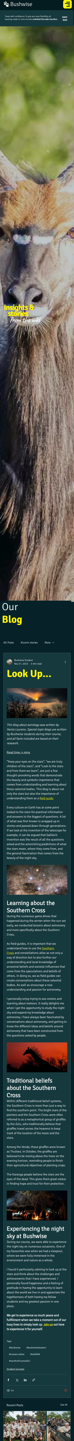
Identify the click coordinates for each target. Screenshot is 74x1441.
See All (63, 1404)
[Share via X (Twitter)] (16, 1380)
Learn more (64, 18)
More (48, 642)
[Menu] (67, 4)
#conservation (16, 1354)
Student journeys (15, 1369)
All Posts (8, 642)
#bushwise (14, 1347)
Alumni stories (29, 642)
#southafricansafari (19, 1360)
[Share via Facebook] (8, 1380)
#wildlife (35, 1354)
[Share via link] (33, 1380)
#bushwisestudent (36, 1347)
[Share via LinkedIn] (25, 1380)
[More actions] (65, 662)
